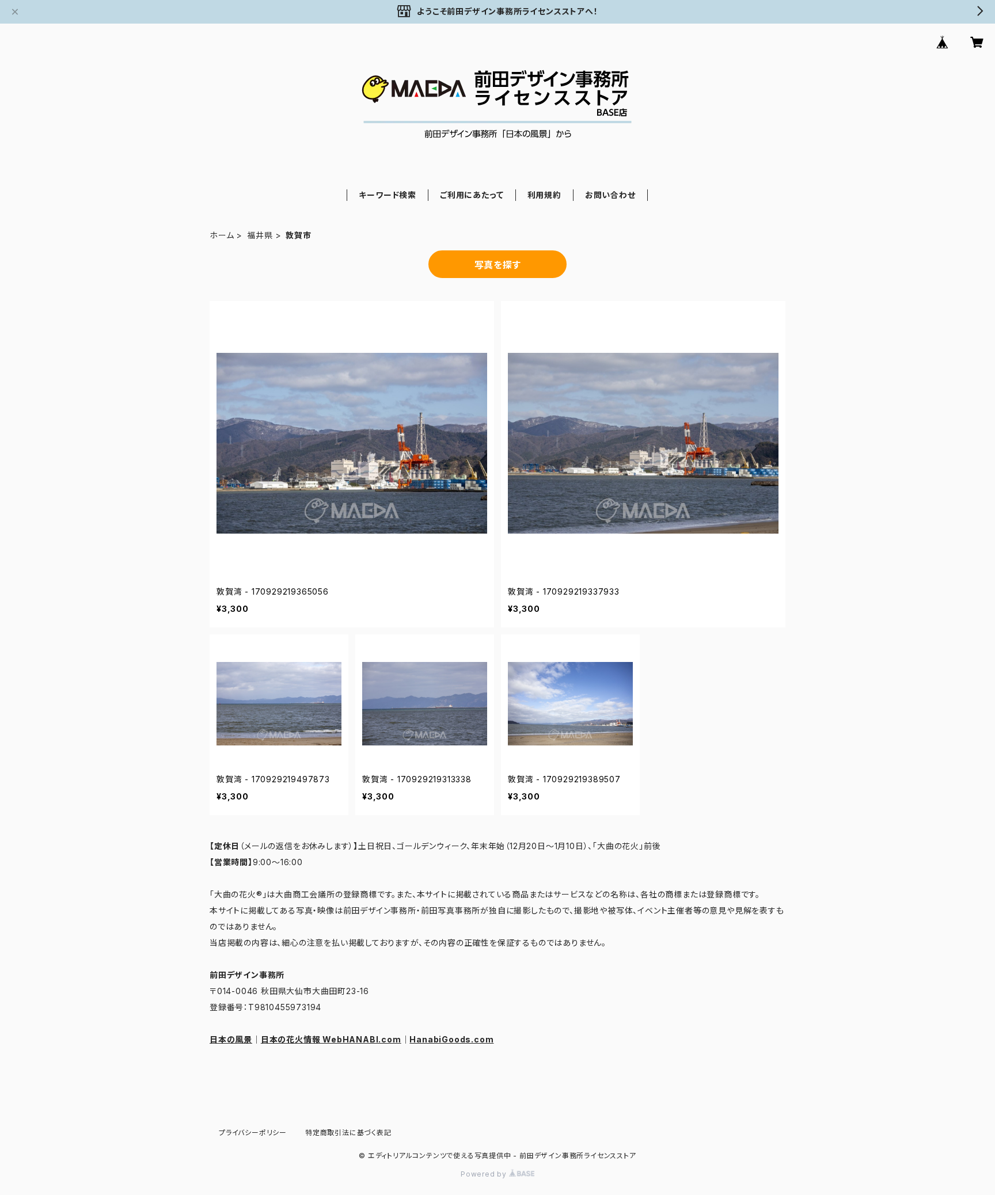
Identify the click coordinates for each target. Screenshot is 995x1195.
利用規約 (544, 195)
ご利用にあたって (471, 195)
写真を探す (497, 265)
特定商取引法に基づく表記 (348, 1132)
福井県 (259, 235)
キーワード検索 (387, 195)
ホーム (222, 235)
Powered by (485, 1174)
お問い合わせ (610, 195)
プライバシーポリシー (253, 1132)
